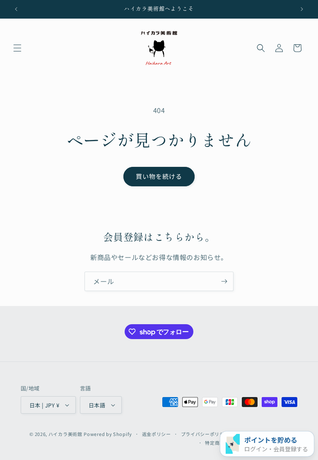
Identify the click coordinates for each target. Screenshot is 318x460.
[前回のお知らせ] (16, 9)
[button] (17, 48)
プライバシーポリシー (205, 434)
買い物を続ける (159, 176)
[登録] (224, 281)
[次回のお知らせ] (302, 9)
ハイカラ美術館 (65, 434)
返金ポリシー (156, 434)
